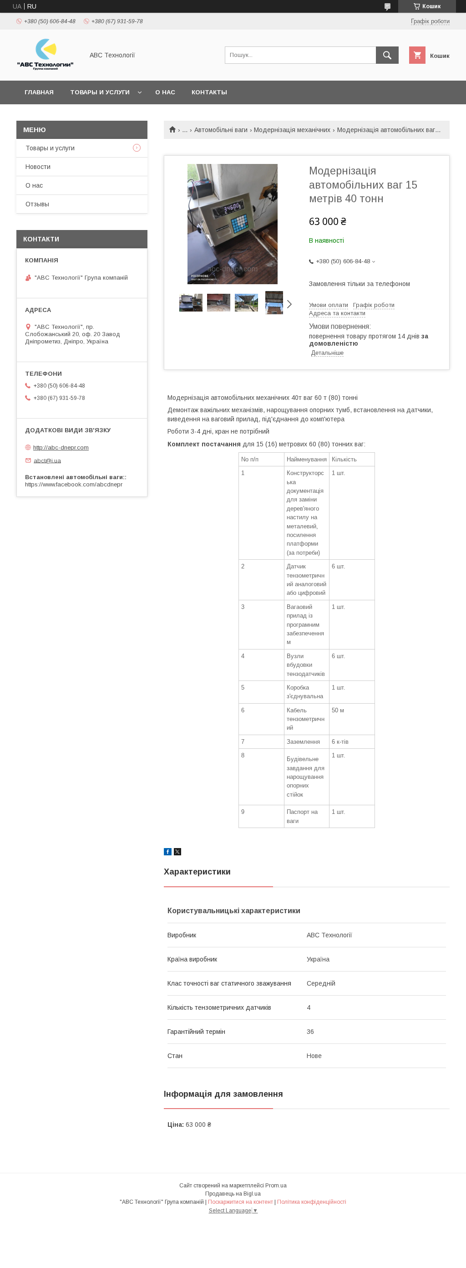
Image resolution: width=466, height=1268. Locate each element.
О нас (165, 92)
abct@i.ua (47, 460)
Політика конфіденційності (311, 1202)
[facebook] (168, 853)
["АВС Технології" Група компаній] (47, 68)
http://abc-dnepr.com (61, 447)
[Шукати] (387, 55)
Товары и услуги (100, 92)
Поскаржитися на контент (240, 1202)
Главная (39, 92)
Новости (38, 166)
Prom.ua (276, 1185)
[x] (177, 853)
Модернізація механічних (292, 129)
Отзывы (37, 204)
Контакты (209, 92)
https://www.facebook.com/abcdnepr (73, 484)
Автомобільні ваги (221, 129)
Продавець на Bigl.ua (233, 1194)
